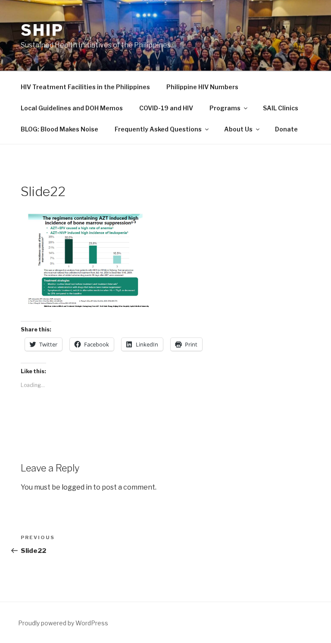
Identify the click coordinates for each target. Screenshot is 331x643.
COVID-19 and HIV (166, 108)
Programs (224, 108)
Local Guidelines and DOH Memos (72, 108)
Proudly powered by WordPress (63, 623)
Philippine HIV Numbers (202, 87)
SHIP (42, 30)
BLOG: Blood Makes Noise (59, 129)
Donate (286, 129)
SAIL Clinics (280, 108)
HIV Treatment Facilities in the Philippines (85, 87)
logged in (77, 487)
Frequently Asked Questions (158, 129)
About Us (238, 129)
